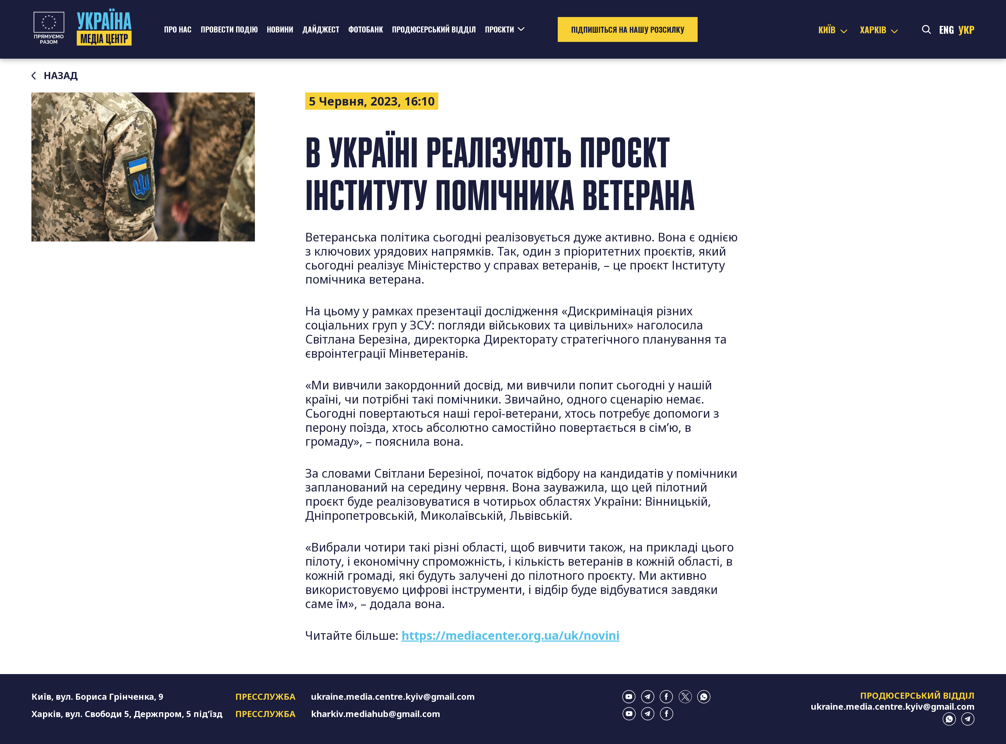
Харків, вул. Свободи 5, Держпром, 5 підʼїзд (126, 714)
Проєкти (499, 29)
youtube (629, 696)
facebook (666, 696)
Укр (966, 29)
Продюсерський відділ (434, 29)
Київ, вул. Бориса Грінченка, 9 (97, 696)
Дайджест (320, 29)
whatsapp (703, 696)
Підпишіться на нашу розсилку (627, 29)
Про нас (178, 29)
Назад (61, 75)
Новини (280, 29)
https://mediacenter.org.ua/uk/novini (511, 635)
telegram (647, 696)
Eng (946, 29)
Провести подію (229, 29)
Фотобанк (365, 29)
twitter (685, 696)
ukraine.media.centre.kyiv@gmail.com (393, 696)
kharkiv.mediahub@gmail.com (375, 714)
